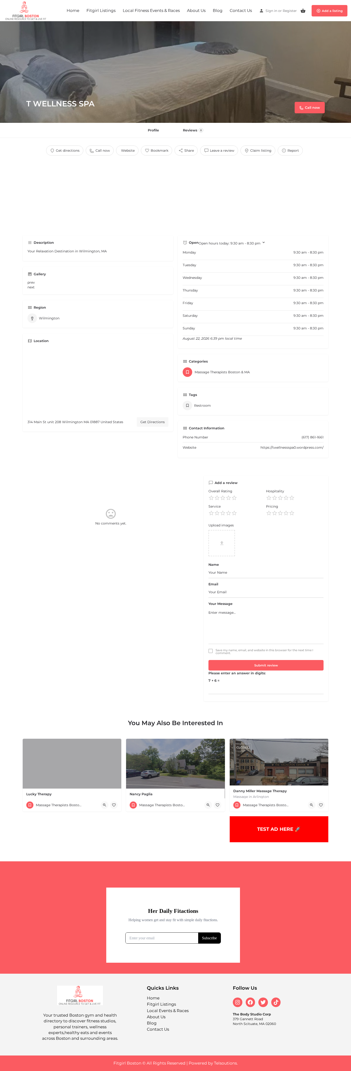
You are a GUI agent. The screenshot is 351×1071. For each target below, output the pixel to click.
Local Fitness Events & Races (151, 10)
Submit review (266, 665)
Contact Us (241, 10)
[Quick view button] (104, 805)
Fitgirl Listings (101, 10)
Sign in (271, 11)
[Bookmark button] (114, 805)
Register (290, 11)
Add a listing (332, 11)
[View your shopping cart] (303, 10)
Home (73, 10)
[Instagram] (237, 1002)
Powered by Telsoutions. (213, 1063)
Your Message (220, 604)
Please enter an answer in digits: (237, 673)
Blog (218, 10)
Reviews (192, 130)
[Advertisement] (175, 193)
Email (213, 584)
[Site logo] (27, 10)
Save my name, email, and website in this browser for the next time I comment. (264, 652)
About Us (196, 10)
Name (213, 564)
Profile (153, 130)
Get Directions (152, 422)
